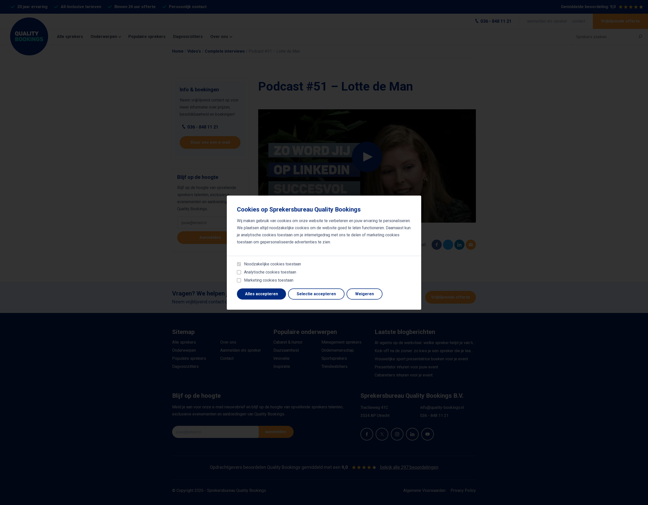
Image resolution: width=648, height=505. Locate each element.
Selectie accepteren (316, 293)
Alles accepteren (261, 293)
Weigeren (364, 293)
